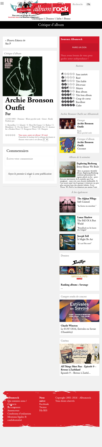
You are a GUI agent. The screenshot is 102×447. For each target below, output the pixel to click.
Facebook (44, 404)
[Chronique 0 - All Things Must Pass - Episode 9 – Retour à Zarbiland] (79, 356)
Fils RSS (43, 410)
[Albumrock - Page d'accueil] (51, 14)
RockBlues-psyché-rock (84, 132)
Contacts (11, 404)
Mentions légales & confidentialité (17, 418)
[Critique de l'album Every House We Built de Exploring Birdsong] (67, 176)
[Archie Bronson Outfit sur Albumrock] (67, 128)
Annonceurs (13, 410)
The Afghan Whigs (86, 198)
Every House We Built (88, 166)
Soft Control (83, 201)
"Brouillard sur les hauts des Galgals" (86, 229)
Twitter (43, 407)
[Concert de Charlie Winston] (79, 321)
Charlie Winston (69, 325)
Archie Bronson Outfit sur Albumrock (79, 114)
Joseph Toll (83, 236)
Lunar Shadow (84, 217)
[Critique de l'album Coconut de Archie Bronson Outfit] (67, 152)
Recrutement (13, 407)
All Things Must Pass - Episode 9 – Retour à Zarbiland (78, 368)
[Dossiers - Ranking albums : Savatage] (79, 280)
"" (79, 182)
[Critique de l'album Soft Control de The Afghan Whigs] (67, 211)
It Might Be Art (85, 239)
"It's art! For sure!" (84, 243)
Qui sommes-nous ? (17, 401)
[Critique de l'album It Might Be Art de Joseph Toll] (67, 249)
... (62, 288)
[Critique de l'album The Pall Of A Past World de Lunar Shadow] (67, 230)
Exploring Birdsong (87, 163)
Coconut (81, 148)
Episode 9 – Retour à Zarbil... (76, 373)
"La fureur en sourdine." (86, 206)
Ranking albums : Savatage (74, 284)
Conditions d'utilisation (19, 413)
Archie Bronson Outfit (29, 104)
